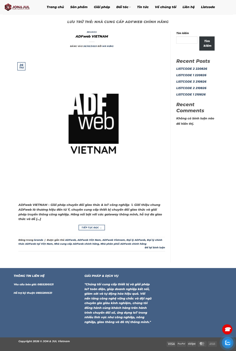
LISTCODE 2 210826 (191, 88)
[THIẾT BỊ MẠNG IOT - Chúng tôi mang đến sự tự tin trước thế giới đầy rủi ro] (20, 7)
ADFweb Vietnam (113, 240)
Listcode (208, 7)
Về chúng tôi (165, 7)
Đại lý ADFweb (135, 240)
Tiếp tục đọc (91, 227)
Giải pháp (102, 7)
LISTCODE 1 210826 (191, 94)
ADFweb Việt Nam (89, 240)
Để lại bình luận (155, 247)
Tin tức (143, 7)
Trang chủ (55, 7)
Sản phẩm (79, 7)
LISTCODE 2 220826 (191, 68)
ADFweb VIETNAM (92, 36)
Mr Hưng (107, 46)
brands (92, 32)
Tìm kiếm (182, 33)
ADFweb (70, 240)
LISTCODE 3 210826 (191, 81)
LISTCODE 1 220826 (191, 75)
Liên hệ (189, 7)
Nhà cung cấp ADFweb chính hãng (76, 243)
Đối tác (122, 7)
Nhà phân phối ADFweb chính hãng (123, 243)
